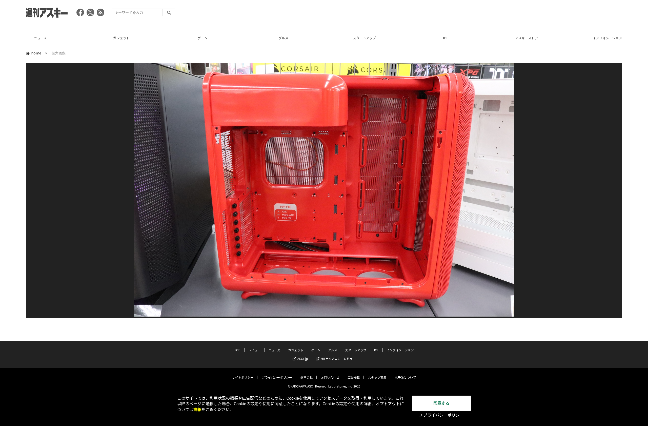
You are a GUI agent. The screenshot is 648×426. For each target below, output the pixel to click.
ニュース (274, 350)
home (36, 52)
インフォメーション (526, 37)
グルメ (202, 37)
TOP (607, 37)
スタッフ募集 (377, 377)
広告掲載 (354, 377)
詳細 (197, 409)
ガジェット (40, 37)
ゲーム (121, 37)
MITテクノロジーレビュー (338, 358)
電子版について (405, 377)
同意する (441, 403)
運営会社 (306, 377)
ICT (364, 37)
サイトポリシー (242, 377)
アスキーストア (445, 37)
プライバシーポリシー (277, 377)
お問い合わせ (330, 377)
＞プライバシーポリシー (441, 415)
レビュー (254, 350)
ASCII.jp (302, 358)
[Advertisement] (530, 14)
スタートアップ (283, 37)
